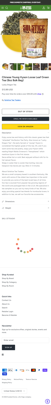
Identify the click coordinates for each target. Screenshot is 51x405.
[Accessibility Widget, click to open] (47, 401)
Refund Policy (18, 379)
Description (6, 133)
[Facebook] (3, 355)
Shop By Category (9, 282)
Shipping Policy (7, 382)
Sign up (8, 347)
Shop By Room (8, 286)
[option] (25, 36)
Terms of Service (31, 379)
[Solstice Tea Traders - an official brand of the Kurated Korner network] (25, 8)
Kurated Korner (12, 397)
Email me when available (25, 119)
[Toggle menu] (2, 7)
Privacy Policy (6, 379)
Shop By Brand (8, 278)
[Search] (7, 7)
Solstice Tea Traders (12, 100)
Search (4, 308)
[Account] (43, 7)
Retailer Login (7, 311)
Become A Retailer (9, 315)
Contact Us (6, 300)
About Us (5, 304)
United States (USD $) (13, 391)
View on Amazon (25, 126)
